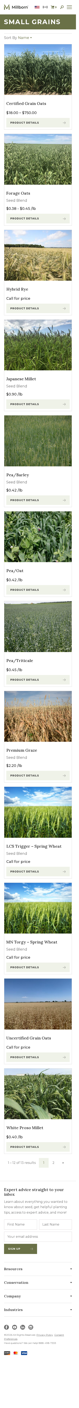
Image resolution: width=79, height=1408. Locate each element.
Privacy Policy (44, 1334)
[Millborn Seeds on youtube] (14, 1327)
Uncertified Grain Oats (28, 1037)
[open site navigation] (69, 7)
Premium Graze (21, 750)
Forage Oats (18, 193)
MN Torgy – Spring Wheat (31, 941)
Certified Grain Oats (26, 103)
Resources (13, 1269)
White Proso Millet (24, 1127)
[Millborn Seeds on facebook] (6, 1327)
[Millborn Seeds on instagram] (30, 1327)
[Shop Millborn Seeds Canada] (45, 7)
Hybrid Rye (17, 289)
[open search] (62, 7)
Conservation (16, 1282)
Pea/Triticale (19, 660)
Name (16, 38)
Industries (13, 1309)
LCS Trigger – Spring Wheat (34, 846)
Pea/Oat (14, 570)
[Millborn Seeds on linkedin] (22, 1327)
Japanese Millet (21, 378)
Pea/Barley (17, 474)
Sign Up (14, 1248)
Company (12, 1296)
